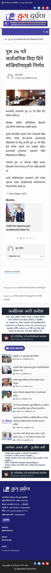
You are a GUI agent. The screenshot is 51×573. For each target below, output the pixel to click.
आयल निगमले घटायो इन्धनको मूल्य (32, 287)
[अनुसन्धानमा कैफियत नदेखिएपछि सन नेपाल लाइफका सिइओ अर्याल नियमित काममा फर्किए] (7, 420)
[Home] (5, 39)
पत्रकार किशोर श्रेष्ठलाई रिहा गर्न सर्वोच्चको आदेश (29, 394)
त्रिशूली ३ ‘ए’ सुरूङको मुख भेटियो (26, 356)
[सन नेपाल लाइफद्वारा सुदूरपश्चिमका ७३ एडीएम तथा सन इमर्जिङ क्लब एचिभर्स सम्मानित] (7, 408)
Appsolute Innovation (26, 569)
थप (3, 546)
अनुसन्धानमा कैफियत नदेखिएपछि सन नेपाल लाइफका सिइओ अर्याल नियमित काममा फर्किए (30, 421)
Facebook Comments (12, 271)
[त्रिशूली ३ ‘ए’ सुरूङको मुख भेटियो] (7, 359)
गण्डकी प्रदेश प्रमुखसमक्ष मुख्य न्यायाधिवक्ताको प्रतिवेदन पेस (31, 369)
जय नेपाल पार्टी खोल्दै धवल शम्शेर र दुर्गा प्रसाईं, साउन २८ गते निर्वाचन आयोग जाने (29, 435)
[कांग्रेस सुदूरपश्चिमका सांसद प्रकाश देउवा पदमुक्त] (7, 383)
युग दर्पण (19, 75)
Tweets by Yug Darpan (10, 550)
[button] (44, 32)
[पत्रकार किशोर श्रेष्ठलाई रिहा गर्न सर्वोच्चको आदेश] (7, 395)
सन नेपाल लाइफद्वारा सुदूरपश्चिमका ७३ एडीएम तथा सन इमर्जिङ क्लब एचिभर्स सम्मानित (31, 406)
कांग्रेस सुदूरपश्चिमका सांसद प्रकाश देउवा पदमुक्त (28, 381)
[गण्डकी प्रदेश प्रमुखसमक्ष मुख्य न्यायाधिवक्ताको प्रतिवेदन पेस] (15, 212)
